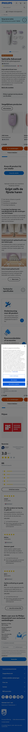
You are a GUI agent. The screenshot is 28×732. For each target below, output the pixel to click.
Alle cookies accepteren (13, 384)
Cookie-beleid (14, 372)
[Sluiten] (24, 345)
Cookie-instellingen (13, 376)
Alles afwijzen (13, 380)
